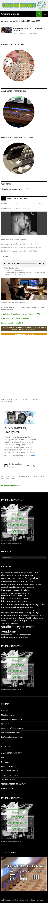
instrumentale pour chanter (10, 610)
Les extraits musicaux (17, 198)
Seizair (3, 621)
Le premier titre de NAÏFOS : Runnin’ (15, 318)
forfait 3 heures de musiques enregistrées (23, 604)
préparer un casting (7, 618)
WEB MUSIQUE (7, 788)
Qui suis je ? (5, 724)
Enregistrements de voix (17, 590)
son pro (8, 621)
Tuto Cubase (23, 637)
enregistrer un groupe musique (13, 595)
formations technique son (13, 607)
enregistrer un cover (7, 593)
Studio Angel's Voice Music (9, 623)
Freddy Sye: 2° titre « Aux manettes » (15, 476)
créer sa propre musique (12, 584)
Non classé (5, 762)
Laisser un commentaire (30, 33)
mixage (35, 612)
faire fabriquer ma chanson (15, 601)
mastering (26, 612)
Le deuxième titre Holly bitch (12, 323)
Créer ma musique (10, 13)
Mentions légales (7, 715)
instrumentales (7, 612)
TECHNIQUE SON (8, 780)
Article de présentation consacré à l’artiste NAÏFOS (20, 314)
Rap (15, 618)
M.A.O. (4, 757)
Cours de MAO (22, 581)
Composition (32, 578)
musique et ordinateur (12, 615)
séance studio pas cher (22, 635)
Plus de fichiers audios (11, 485)
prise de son (40, 616)
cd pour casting (33, 572)
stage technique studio (22, 620)
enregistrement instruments (12, 587)
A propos (4, 710)
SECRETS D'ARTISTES (9, 775)
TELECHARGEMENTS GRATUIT (13, 784)
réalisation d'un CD (24, 618)
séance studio (6, 635)
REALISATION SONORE (10, 771)
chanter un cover (28, 575)
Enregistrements (29, 587)
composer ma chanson (12, 578)
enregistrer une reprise (22, 593)
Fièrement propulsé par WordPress (31, 900)
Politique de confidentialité (11, 719)
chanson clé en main (11, 575)
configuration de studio (8, 581)
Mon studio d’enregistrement (12, 728)
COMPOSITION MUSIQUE (11, 753)
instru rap (18, 613)
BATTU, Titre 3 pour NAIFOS (11, 400)
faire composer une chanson (15, 598)
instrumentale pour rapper (27, 610)
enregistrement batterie (32, 584)
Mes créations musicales (10, 732)
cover (31, 582)
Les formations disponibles (11, 737)
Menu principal (45, 14)
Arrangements (22, 572)
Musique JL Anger (29, 616)
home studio (29, 607)
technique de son (9, 637)
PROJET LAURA (7, 766)
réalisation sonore (37, 618)
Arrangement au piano (8, 572)
